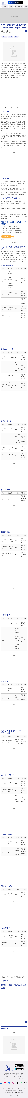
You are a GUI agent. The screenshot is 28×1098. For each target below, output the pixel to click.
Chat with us (7, 1092)
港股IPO (4, 6)
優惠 (10, 36)
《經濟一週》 (20, 1078)
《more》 (20, 1076)
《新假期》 (10, 1074)
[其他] (26, 30)
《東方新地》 (14, 1076)
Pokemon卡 (18, 6)
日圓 (11, 6)
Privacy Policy (20, 1092)
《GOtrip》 (16, 1074)
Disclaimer (13, 1092)
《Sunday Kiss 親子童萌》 (10, 1078)
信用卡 (3, 32)
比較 (16, 36)
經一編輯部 (4, 31)
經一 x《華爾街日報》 (16, 2)
